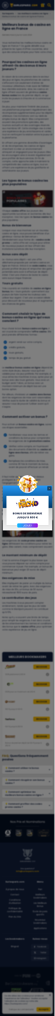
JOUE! (27, 525)
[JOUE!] (27, 502)
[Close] (49, 488)
